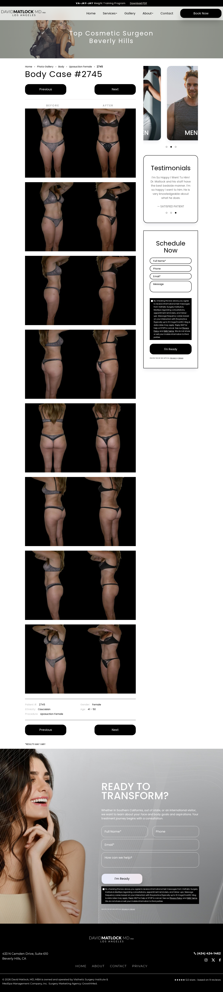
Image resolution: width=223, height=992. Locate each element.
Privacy (173, 358)
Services (109, 13)
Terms (180, 358)
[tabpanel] (170, 103)
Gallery (129, 13)
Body (61, 66)
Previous (45, 89)
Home (91, 13)
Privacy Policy (176, 898)
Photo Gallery (45, 66)
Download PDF (138, 3)
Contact (166, 13)
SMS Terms (169, 331)
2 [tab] (171, 147)
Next (115, 89)
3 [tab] (175, 147)
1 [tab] (166, 147)
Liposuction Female (80, 66)
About (147, 13)
